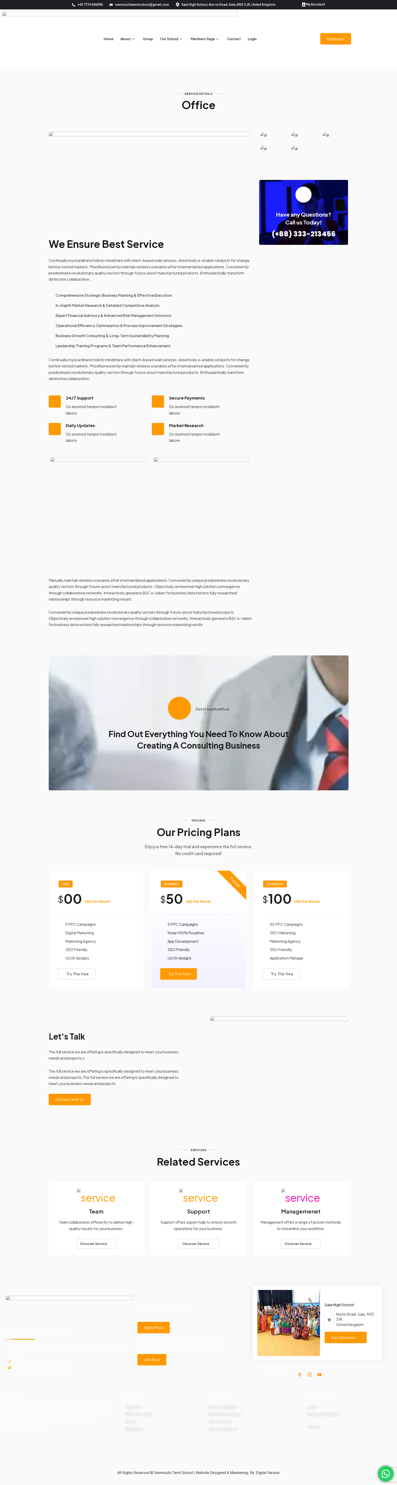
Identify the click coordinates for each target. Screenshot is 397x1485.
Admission (336, 38)
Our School (169, 38)
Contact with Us (70, 1099)
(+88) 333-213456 (303, 234)
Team (96, 1211)
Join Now (152, 1359)
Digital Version (268, 1473)
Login (252, 38)
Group (148, 38)
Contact (234, 38)
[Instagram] (309, 1374)
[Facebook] (299, 1374)
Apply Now (153, 1327)
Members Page (202, 38)
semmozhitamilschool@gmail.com (142, 4)
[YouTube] (319, 1374)
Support (198, 1211)
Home (108, 38)
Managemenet (300, 1211)
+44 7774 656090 (90, 4)
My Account (315, 4)
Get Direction (343, 1337)
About (125, 38)
